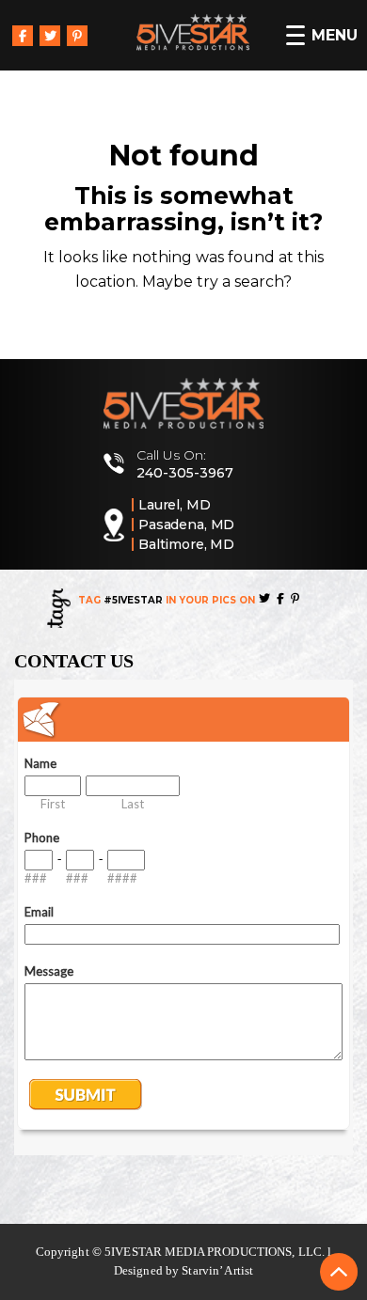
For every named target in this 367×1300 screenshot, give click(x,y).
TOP (339, 1272)
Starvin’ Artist (217, 1270)
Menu (334, 35)
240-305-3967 (184, 472)
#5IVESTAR (133, 600)
